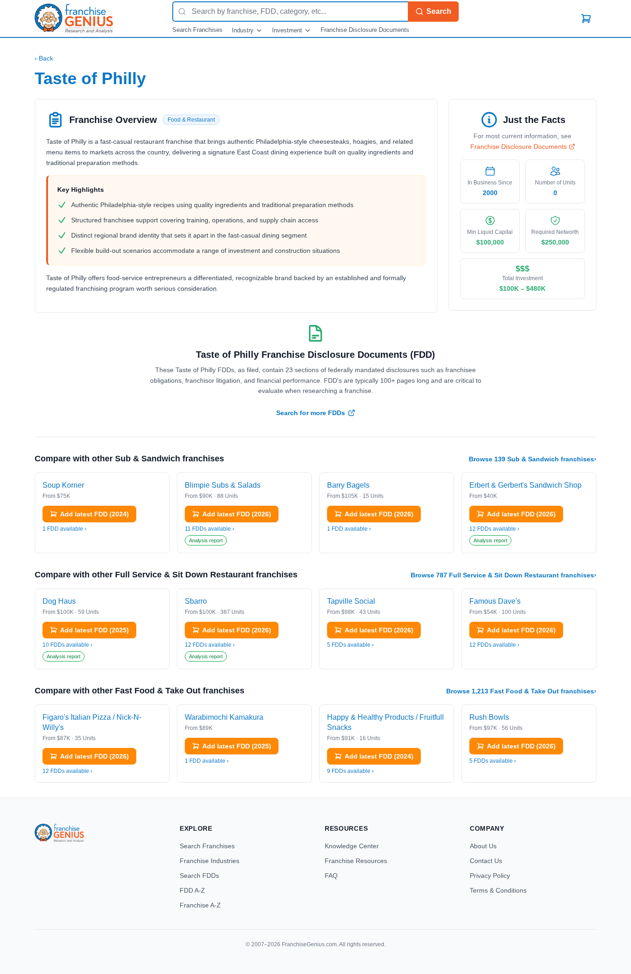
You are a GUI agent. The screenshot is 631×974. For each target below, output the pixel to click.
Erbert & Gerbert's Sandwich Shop (525, 485)
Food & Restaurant (191, 119)
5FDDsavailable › (350, 645)
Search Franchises (197, 29)
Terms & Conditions (498, 890)
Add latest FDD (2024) (94, 514)
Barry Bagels (348, 485)
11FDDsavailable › (209, 529)
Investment (287, 30)
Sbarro (196, 601)
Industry (243, 30)
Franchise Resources (356, 860)
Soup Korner (63, 485)
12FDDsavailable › (494, 529)
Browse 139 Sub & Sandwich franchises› (532, 459)
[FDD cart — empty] (586, 18)
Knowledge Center (352, 846)
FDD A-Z (192, 890)
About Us (483, 846)
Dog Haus (59, 601)
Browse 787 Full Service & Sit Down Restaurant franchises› (503, 575)
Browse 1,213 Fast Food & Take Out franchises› (521, 691)
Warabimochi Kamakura (224, 717)
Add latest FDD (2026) (236, 514)
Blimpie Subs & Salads (223, 485)
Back (44, 58)
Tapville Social (351, 601)
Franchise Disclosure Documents (365, 29)
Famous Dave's (495, 601)
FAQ (331, 875)
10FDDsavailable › (67, 645)
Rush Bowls (489, 717)
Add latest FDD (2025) (94, 630)
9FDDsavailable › (350, 771)
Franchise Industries (209, 860)
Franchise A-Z (200, 905)
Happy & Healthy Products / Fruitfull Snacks (385, 722)
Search (438, 11)
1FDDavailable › (64, 529)
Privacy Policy (490, 875)
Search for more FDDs (310, 413)
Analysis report (206, 540)
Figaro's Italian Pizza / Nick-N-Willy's (91, 722)
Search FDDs (199, 875)
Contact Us (486, 860)
